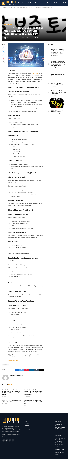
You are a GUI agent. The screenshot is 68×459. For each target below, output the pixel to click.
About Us (24, 2)
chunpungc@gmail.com (12, 37)
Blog (36, 2)
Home (19, 2)
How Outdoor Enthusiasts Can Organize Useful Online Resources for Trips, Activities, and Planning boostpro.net (11, 392)
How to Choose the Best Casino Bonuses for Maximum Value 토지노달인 (33, 402)
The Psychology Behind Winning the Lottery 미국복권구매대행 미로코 (58, 92)
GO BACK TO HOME (13, 360)
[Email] (3, 61)
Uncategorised (8, 24)
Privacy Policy (42, 2)
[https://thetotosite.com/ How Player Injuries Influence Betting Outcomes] (56, 103)
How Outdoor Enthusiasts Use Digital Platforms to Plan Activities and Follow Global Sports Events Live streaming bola (34, 392)
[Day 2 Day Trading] (9, 3)
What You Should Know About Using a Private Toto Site (11, 401)
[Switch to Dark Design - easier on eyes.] (63, 2)
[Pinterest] (3, 58)
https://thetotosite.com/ (53, 2)
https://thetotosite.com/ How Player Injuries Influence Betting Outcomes (58, 111)
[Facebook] (3, 48)
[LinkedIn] (3, 54)
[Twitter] (3, 51)
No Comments (30, 37)
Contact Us (31, 2)
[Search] (65, 2)
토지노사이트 (34, 73)
